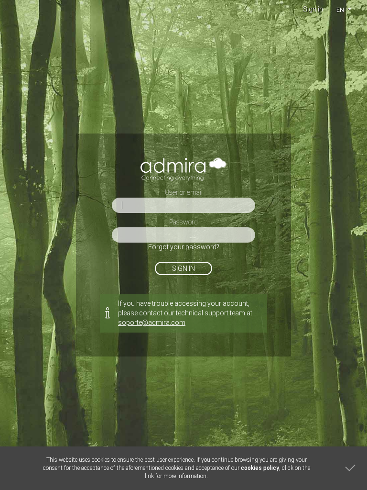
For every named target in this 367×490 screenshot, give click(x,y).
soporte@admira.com (151, 322)
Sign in (313, 9)
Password (183, 222)
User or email (184, 192)
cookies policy (260, 468)
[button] (343, 9)
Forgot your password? (183, 247)
